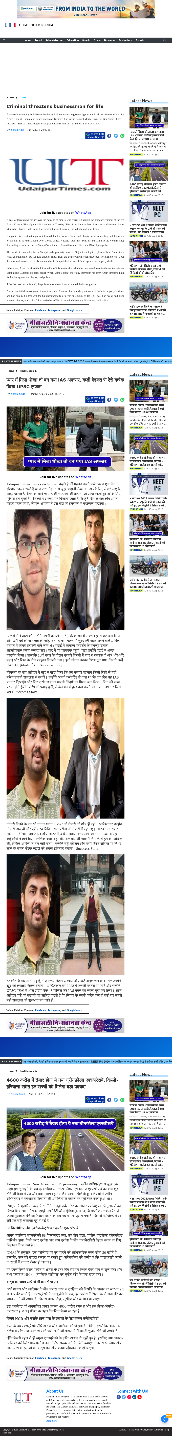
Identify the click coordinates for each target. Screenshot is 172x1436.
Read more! (51, 1421)
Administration (54, 40)
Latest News (141, 100)
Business (109, 40)
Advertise (158, 1429)
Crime (97, 40)
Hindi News (26, 370)
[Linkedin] (134, 1397)
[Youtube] (139, 1397)
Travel (38, 40)
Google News (74, 310)
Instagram (54, 310)
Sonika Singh (18, 393)
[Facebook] (119, 1397)
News (28, 40)
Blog (167, 1429)
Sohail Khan (17, 129)
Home (10, 97)
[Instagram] (129, 1397)
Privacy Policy (146, 1429)
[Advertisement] (86, 66)
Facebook (40, 310)
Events (140, 40)
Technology (125, 40)
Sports (86, 40)
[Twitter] (124, 1397)
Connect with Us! (132, 1391)
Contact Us (134, 1429)
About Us (55, 1391)
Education (73, 40)
